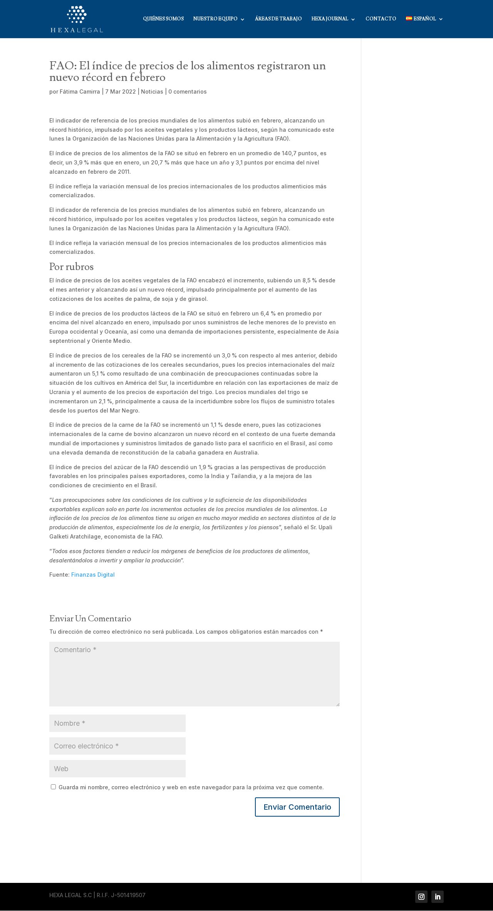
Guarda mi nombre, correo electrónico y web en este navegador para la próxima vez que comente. (191, 787)
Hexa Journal (330, 19)
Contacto (381, 19)
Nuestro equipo (215, 19)
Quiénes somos (163, 19)
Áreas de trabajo (278, 19)
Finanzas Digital (93, 574)
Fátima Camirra (80, 91)
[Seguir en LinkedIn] (437, 897)
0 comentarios (187, 91)
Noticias (152, 91)
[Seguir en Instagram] (421, 897)
